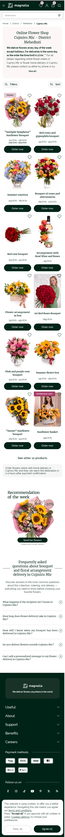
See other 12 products (32, 458)
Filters (13, 84)
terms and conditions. (20, 810)
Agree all (47, 829)
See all (32, 71)
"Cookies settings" (20, 817)
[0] (41, 5)
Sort (58, 84)
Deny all (17, 829)
